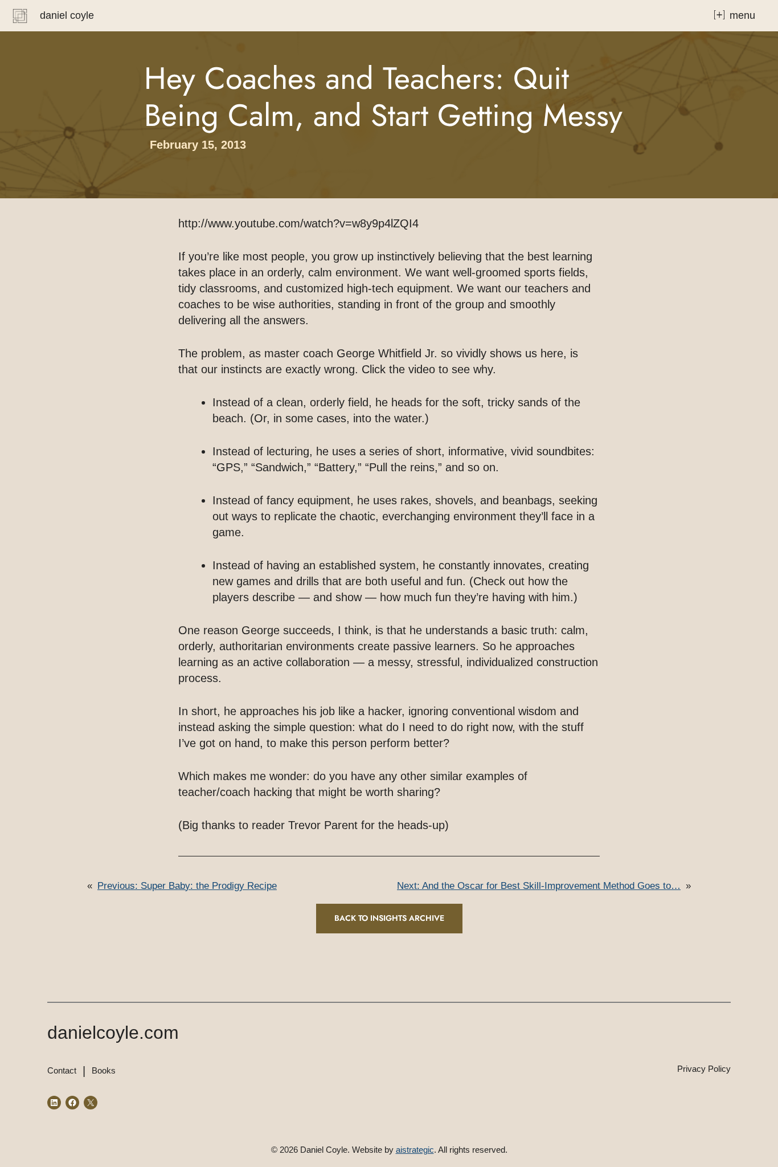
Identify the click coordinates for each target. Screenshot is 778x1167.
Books (104, 1070)
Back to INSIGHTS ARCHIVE (389, 918)
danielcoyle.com (113, 1032)
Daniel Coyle (67, 15)
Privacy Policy (704, 1069)
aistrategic (415, 1149)
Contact (61, 1070)
